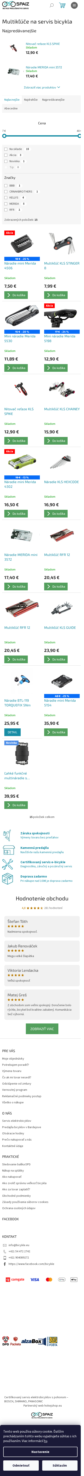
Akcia (15, 155)
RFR (14, 210)
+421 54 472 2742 (19, 1251)
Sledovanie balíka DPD (16, 1165)
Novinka (17, 161)
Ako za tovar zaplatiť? (16, 1190)
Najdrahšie (31, 100)
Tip (14, 167)
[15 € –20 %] (22, 316)
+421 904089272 (19, 1257)
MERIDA (17, 204)
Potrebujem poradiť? (15, 1065)
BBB (14, 186)
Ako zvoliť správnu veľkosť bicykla (24, 1183)
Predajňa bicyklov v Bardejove (21, 1127)
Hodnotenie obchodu (42, 898)
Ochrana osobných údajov (19, 1208)
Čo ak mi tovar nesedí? (16, 1078)
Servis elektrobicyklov (16, 1121)
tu (45, 1441)
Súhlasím (60, 1465)
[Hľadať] (51, 5)
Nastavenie (40, 1452)
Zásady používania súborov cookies (25, 1202)
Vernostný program (14, 1090)
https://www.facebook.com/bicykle (31, 1264)
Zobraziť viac (42, 1029)
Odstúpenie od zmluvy (16, 1084)
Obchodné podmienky (16, 1196)
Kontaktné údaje (12, 1146)
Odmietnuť (20, 1465)
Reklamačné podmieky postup (21, 1096)
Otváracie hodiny (13, 1134)
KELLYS (16, 198)
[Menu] (74, 5)
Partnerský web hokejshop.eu (42, 1406)
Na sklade (19, 149)
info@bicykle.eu (19, 1245)
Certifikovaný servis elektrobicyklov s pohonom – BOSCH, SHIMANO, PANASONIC (36, 1399)
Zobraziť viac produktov (40, 87)
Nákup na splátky (13, 1171)
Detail (12, 732)
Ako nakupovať (12, 1177)
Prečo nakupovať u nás (17, 1140)
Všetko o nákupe (13, 1103)
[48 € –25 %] (62, 681)
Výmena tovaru (11, 1071)
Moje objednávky (13, 1059)
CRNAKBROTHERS (23, 192)
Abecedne (11, 108)
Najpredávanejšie (53, 100)
